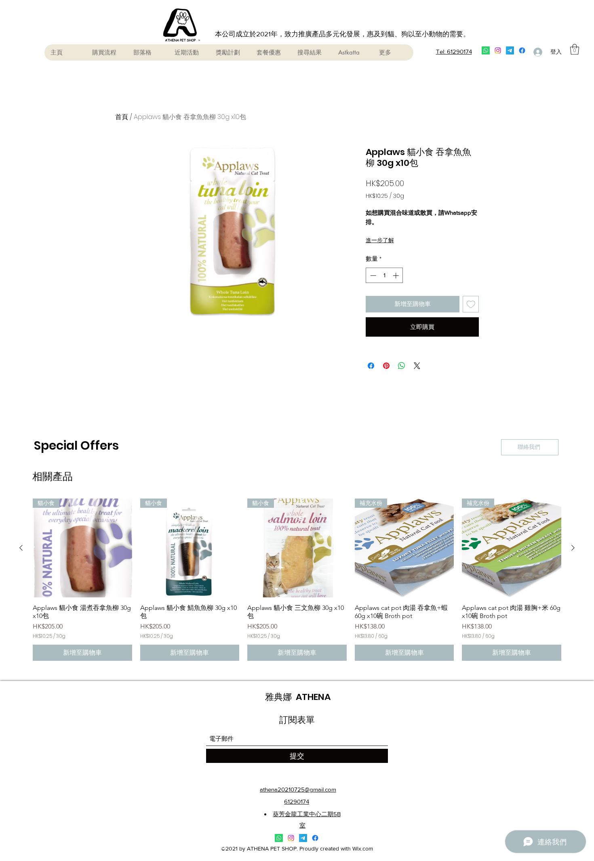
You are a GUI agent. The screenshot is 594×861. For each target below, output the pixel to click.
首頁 (121, 117)
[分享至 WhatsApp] (402, 366)
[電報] (510, 50)
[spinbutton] (384, 275)
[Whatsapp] (486, 50)
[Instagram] (498, 50)
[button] (574, 49)
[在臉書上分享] (371, 366)
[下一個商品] (573, 548)
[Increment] (396, 275)
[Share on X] (417, 366)
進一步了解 (380, 240)
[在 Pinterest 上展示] (386, 366)
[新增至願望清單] (471, 304)
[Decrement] (372, 275)
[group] (297, 579)
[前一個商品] (21, 548)
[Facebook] (522, 50)
